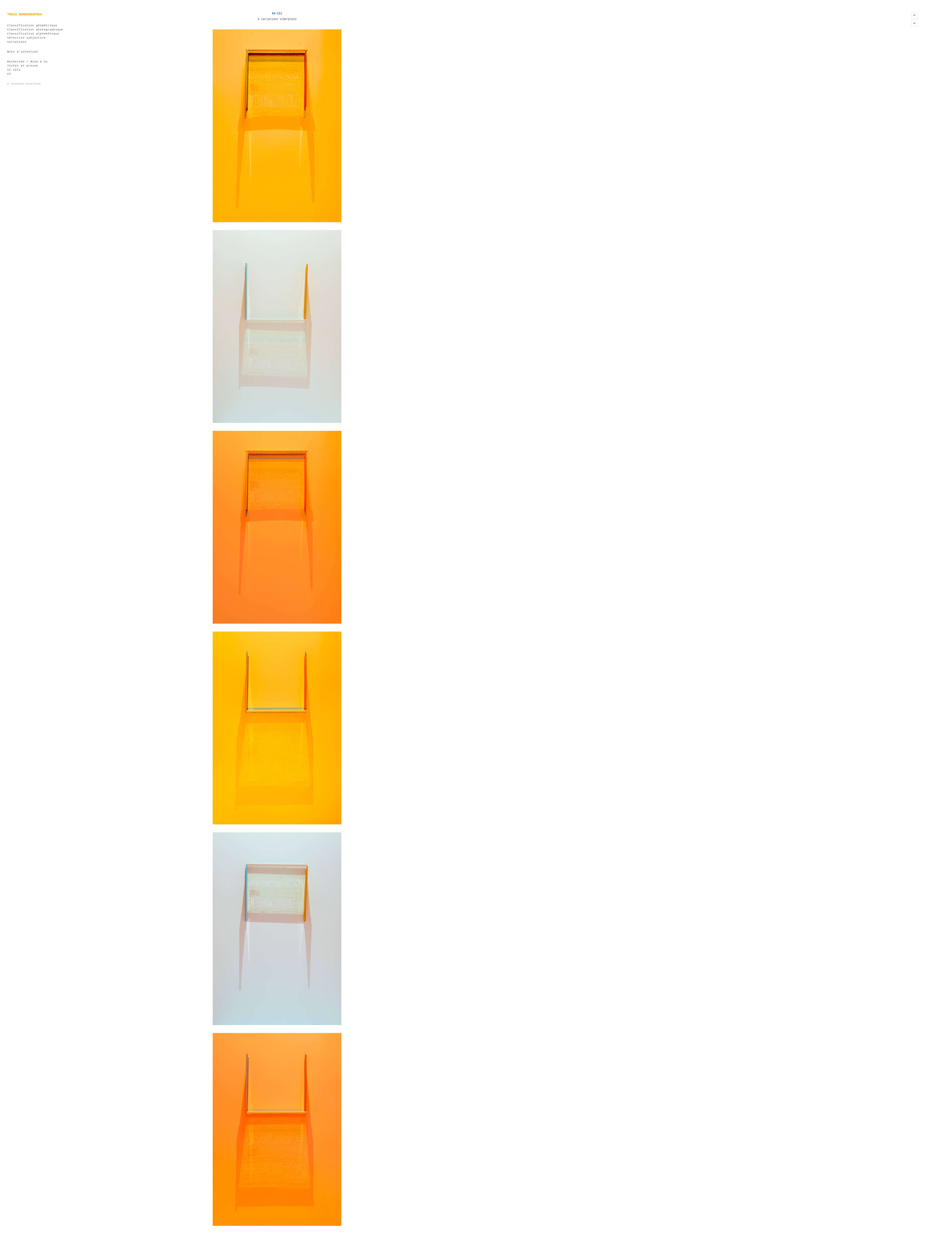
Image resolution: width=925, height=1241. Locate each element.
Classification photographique (35, 29)
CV (9, 74)
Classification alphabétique (33, 34)
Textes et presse (22, 66)
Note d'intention (22, 52)
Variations (16, 42)
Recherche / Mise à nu (27, 61)
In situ (14, 70)
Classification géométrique (32, 25)
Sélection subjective (26, 38)
